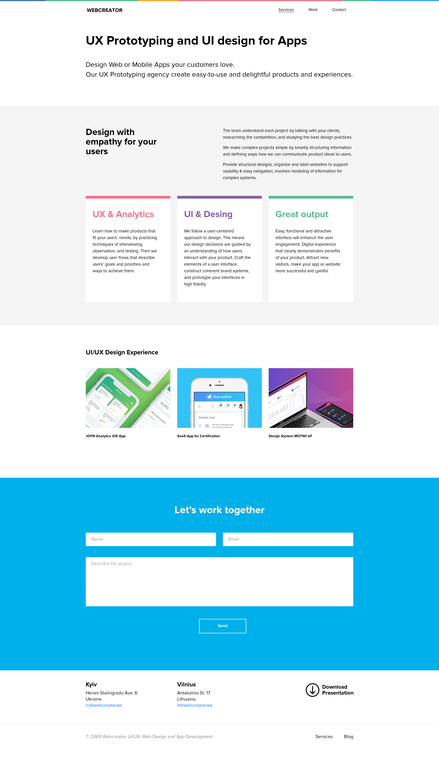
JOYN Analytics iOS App (106, 436)
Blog (348, 736)
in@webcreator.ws (104, 705)
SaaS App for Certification (198, 436)
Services (324, 736)
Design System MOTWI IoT (290, 436)
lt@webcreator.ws (194, 705)
